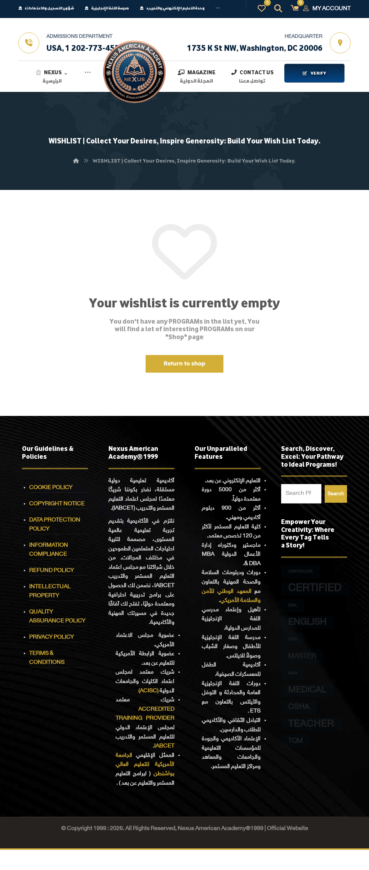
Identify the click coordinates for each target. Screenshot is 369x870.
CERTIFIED (314, 588)
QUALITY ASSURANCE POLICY (57, 617)
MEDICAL (307, 690)
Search (336, 494)
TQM (295, 741)
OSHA (299, 707)
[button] (217, 10)
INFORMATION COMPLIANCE (48, 550)
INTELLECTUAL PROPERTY (50, 591)
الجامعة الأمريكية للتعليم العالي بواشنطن (145, 764)
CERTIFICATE (300, 571)
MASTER (302, 656)
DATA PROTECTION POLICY (54, 525)
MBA (292, 673)
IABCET (164, 746)
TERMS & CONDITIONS (47, 658)
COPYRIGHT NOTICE (57, 504)
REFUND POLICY (51, 570)
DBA (292, 605)
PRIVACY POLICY (51, 637)
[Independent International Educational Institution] (134, 71)
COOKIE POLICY (50, 487)
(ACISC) (148, 691)
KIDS (292, 639)
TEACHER (311, 724)
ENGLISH (307, 622)
